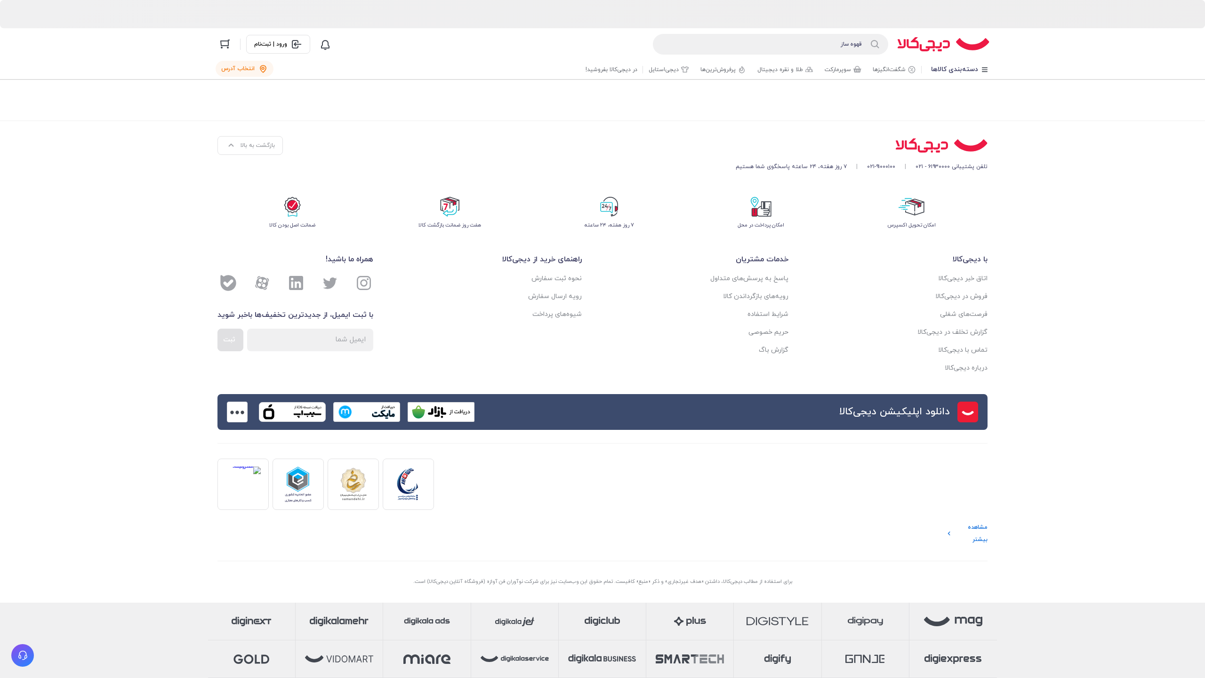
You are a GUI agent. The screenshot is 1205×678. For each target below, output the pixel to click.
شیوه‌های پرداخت (557, 314)
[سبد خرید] (225, 44)
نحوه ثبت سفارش (556, 278)
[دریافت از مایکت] (366, 412)
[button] (22, 655)
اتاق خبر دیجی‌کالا (963, 278)
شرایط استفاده (767, 314)
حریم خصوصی (768, 332)
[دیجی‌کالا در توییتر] (330, 283)
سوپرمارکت (838, 69)
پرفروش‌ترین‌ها (718, 69)
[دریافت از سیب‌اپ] (292, 412)
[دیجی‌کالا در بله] (228, 283)
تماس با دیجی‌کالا (963, 350)
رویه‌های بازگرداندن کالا (755, 296)
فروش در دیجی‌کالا (961, 296)
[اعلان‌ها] (325, 44)
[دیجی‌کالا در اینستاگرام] (363, 283)
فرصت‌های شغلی (964, 314)
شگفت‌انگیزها (889, 69)
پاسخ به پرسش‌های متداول (749, 278)
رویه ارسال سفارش (555, 296)
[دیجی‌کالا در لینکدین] (296, 283)
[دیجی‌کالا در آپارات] (262, 283)
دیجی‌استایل (664, 69)
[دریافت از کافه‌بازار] (441, 412)
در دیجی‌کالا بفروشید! (611, 69)
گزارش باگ (773, 350)
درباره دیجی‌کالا (966, 367)
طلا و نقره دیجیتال (780, 69)
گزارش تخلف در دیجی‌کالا (952, 332)
